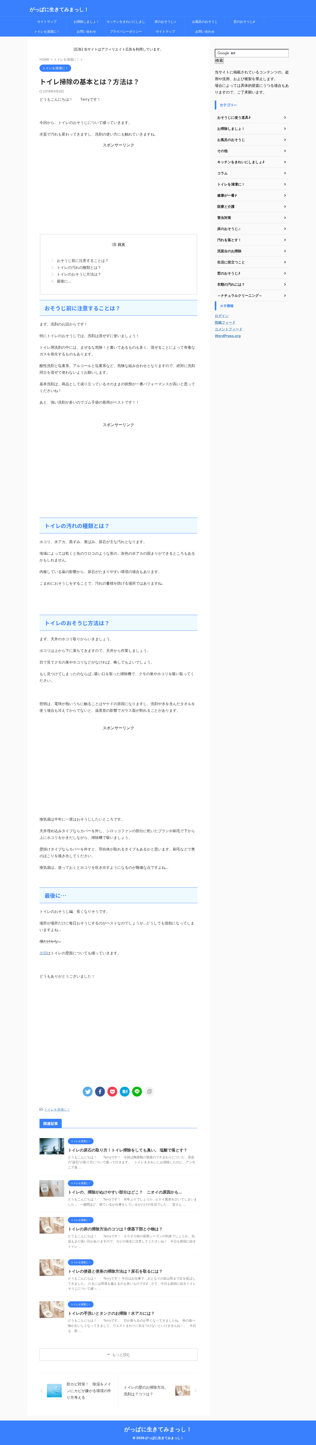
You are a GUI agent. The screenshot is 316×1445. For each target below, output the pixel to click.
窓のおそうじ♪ (244, 21)
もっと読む (121, 1354)
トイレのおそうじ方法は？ (79, 274)
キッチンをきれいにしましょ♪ (126, 23)
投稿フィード (225, 322)
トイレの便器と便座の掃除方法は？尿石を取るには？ (115, 1271)
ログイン (222, 316)
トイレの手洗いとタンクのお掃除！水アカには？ (111, 1313)
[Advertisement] (119, 182)
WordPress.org (228, 336)
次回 (43, 953)
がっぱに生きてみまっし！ (59, 9)
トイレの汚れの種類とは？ (79, 267)
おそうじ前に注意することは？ (83, 260)
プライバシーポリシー (126, 31)
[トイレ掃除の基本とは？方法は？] (125, 1092)
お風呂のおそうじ (205, 21)
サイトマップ (47, 21)
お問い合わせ (86, 31)
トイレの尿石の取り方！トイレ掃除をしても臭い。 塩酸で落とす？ (129, 1149)
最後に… (64, 281)
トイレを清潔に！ (47, 31)
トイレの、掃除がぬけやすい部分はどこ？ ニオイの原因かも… (125, 1192)
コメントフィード (228, 329)
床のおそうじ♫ (165, 21)
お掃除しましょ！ (86, 21)
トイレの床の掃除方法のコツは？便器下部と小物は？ (115, 1228)
